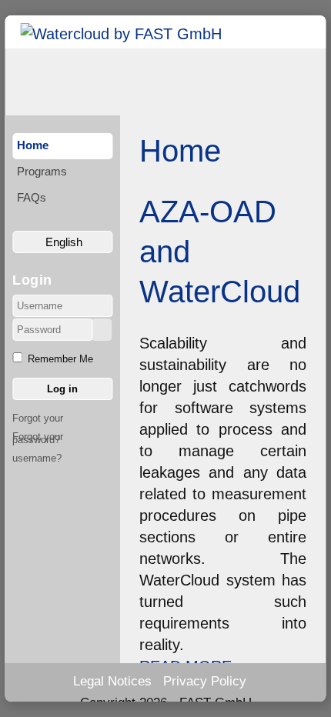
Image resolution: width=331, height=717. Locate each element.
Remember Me (60, 359)
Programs (42, 171)
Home (32, 145)
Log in (62, 389)
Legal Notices (112, 681)
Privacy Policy (204, 681)
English (62, 241)
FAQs (31, 197)
